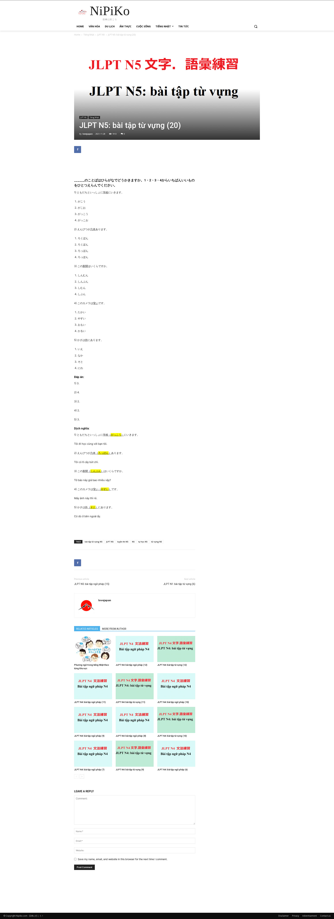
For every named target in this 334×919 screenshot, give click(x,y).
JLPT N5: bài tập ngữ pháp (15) (91, 584)
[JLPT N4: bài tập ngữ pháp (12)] (135, 649)
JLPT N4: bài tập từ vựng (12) (172, 665)
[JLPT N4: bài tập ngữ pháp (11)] (93, 686)
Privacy (295, 915)
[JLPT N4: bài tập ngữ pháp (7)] (93, 754)
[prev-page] (76, 776)
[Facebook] (77, 149)
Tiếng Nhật (89, 34)
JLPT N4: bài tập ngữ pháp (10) (173, 702)
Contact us (325, 915)
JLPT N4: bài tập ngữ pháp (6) (172, 769)
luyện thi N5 (122, 541)
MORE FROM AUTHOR (114, 628)
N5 (133, 541)
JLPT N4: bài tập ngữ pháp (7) (89, 769)
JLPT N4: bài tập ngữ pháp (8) (131, 736)
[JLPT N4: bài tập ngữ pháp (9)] (93, 720)
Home (77, 34)
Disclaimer (283, 915)
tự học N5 (142, 541)
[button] (256, 26)
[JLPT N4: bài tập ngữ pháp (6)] (176, 754)
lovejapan (87, 133)
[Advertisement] (134, 164)
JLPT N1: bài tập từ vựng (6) (179, 584)
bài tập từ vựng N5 (93, 541)
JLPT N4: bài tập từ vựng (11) (130, 702)
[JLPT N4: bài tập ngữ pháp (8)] (135, 720)
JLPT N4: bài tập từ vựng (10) (172, 736)
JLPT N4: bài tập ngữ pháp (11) (90, 702)
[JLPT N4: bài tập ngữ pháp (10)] (176, 686)
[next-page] (82, 776)
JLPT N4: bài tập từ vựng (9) (130, 769)
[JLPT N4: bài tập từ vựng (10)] (176, 720)
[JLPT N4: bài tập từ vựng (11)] (135, 686)
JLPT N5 (101, 34)
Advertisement (309, 915)
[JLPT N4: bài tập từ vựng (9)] (135, 754)
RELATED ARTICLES (87, 628)
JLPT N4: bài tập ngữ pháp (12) (131, 665)
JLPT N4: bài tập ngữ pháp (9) (89, 736)
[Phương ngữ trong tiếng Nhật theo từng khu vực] (93, 649)
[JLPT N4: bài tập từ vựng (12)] (176, 649)
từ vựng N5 (156, 541)
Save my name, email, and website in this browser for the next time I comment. (122, 859)
